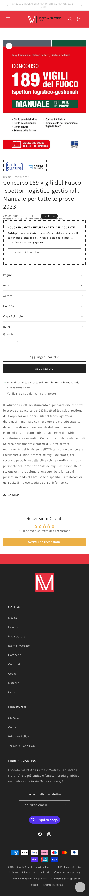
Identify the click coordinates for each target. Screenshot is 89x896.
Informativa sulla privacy (67, 872)
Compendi (15, 655)
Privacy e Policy (18, 736)
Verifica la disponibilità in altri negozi (32, 393)
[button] (8, 19)
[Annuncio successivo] (81, 5)
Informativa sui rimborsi (35, 872)
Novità (12, 618)
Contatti (13, 727)
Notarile (13, 683)
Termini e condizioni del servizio (29, 878)
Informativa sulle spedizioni (66, 878)
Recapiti (34, 884)
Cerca (12, 692)
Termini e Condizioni (22, 746)
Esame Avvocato (19, 646)
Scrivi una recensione (44, 542)
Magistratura (16, 636)
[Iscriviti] (65, 805)
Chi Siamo (15, 718)
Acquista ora (44, 368)
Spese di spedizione (29, 218)
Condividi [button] (14, 495)
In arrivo (13, 627)
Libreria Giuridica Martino (30, 867)
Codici (12, 673)
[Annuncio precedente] (7, 5)
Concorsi (14, 664)
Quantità (8, 334)
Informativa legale (53, 884)
